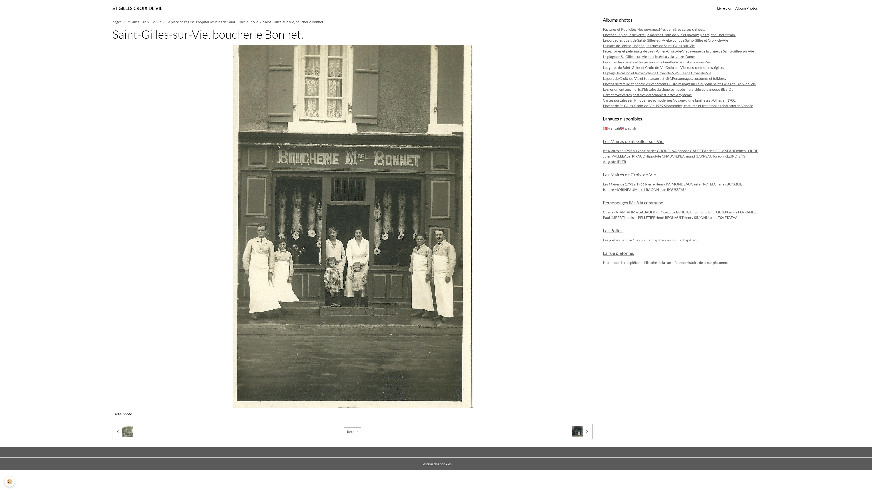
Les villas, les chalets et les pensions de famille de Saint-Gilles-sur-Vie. (656, 62)
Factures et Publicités (620, 29)
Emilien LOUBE (746, 150)
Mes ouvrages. (648, 29)
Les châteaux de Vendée (734, 105)
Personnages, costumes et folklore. (699, 78)
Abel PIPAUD (634, 156)
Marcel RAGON (646, 189)
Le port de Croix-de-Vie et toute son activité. (637, 78)
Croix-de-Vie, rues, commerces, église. (694, 67)
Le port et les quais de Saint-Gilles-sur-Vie (635, 40)
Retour (352, 431)
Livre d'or (724, 8)
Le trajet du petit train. (718, 35)
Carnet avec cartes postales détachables (634, 95)
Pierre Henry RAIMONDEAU (668, 184)
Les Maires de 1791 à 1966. (624, 184)
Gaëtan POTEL (702, 184)
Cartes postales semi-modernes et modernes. (638, 100)
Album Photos (746, 8)
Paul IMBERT (613, 217)
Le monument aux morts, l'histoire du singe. (636, 89)
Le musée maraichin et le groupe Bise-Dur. (702, 89)
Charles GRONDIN (659, 150)
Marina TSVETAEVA (722, 217)
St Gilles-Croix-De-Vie (143, 22)
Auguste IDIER (614, 161)
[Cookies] (10, 481)
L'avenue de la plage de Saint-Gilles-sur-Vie (720, 51)
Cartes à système (678, 95)
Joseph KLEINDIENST (730, 156)
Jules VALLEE (613, 156)
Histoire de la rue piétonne (623, 262)
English (630, 128)
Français (613, 128)
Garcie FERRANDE (742, 212)
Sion (667, 105)
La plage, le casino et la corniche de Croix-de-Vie (640, 73)
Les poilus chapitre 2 (650, 240)
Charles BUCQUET (729, 184)
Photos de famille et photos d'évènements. (636, 84)
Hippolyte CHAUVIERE (663, 156)
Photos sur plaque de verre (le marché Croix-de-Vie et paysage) (652, 35)
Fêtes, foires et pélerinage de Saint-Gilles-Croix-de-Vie (645, 51)
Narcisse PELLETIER (639, 217)
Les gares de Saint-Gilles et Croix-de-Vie (634, 67)
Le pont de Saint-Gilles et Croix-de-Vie (698, 40)
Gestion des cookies (436, 464)
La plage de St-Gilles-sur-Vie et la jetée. (633, 56)
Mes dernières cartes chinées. (682, 29)
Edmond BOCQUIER (710, 212)
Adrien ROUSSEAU (719, 150)
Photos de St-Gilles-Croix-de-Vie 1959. (633, 105)
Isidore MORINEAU (618, 189)
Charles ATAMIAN (617, 212)
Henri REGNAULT (669, 217)
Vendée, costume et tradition (693, 105)
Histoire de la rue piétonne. (707, 262)
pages (116, 22)
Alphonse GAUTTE (689, 150)
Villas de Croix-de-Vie (694, 73)
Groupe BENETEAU (678, 212)
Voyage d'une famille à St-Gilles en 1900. (704, 100)
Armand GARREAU (697, 156)
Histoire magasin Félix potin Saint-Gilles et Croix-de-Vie (712, 84)
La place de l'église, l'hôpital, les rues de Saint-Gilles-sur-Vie (212, 22)
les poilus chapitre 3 (681, 240)
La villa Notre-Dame (679, 56)
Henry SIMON (695, 217)
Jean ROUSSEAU (672, 189)
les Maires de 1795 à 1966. (623, 150)
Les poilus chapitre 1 (619, 240)
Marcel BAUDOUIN (647, 212)
